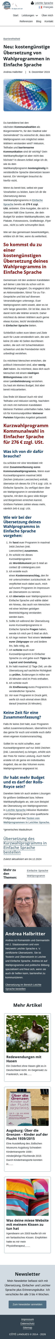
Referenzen (26, 21)
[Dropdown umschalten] (37, 15)
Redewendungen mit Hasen (23, 1059)
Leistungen (28, 15)
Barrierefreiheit (11, 38)
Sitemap (27, 1327)
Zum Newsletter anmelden (27, 1304)
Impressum (27, 1319)
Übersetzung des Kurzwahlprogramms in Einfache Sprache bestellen (25, 845)
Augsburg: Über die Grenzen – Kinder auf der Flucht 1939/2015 (27, 1134)
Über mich (47, 15)
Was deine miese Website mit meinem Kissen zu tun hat (27, 1224)
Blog (38, 21)
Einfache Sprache (37, 870)
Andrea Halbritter (25, 933)
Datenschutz (27, 1323)
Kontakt (49, 21)
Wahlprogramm (36, 875)
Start (15, 15)
